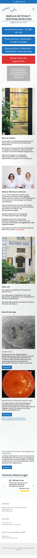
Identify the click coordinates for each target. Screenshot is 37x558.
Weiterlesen (7, 367)
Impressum (6, 536)
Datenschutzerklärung (9, 537)
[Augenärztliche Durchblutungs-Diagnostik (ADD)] (18, 384)
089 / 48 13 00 (20, 2)
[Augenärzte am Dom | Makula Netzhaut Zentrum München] (9, 9)
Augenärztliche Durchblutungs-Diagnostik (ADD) (17, 400)
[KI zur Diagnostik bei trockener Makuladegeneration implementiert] (18, 433)
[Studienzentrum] (18, 332)
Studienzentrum (7, 352)
